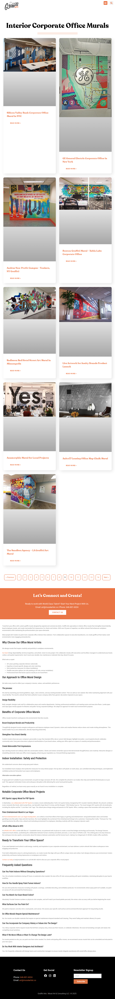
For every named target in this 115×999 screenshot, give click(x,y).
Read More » (15, 123)
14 (99, 576)
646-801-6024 (72, 607)
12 (85, 576)
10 (72, 576)
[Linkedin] (54, 976)
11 (79, 576)
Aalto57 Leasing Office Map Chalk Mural (85, 458)
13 (92, 576)
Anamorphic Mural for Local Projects (28, 457)
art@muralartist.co (27, 980)
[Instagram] (50, 976)
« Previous (10, 577)
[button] (105, 3)
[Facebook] (46, 976)
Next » (106, 577)
